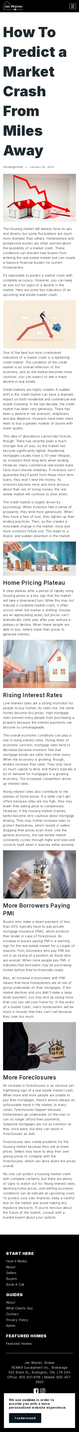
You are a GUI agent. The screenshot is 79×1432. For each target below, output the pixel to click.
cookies (28, 1400)
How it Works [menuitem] (16, 1261)
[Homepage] (13, 6)
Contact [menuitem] (12, 1314)
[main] (39, 623)
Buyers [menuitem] (11, 1279)
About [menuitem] (10, 1267)
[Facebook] (36, 1391)
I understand (25, 1418)
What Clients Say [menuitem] (19, 1308)
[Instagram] (42, 1391)
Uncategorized (13, 166)
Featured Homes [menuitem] (19, 1344)
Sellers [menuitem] (11, 1273)
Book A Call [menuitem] (15, 1284)
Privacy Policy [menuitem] (17, 1320)
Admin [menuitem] (10, 1326)
